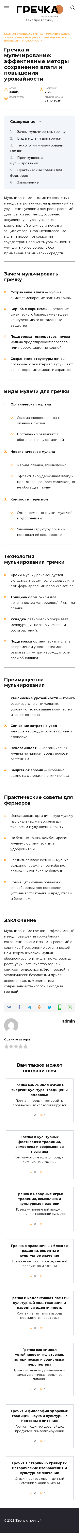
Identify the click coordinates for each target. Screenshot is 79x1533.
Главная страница (17, 34)
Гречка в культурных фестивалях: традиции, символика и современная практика (39, 1144)
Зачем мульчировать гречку (41, 132)
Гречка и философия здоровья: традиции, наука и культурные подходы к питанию (39, 1416)
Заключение (28, 182)
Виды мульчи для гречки (39, 138)
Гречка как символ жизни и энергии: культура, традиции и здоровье (40, 1090)
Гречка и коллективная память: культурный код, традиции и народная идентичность (39, 1302)
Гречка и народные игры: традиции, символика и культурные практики (39, 1198)
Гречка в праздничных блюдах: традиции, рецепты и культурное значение (39, 1251)
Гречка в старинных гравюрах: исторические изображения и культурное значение (39, 1468)
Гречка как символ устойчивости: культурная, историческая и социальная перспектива (39, 1357)
